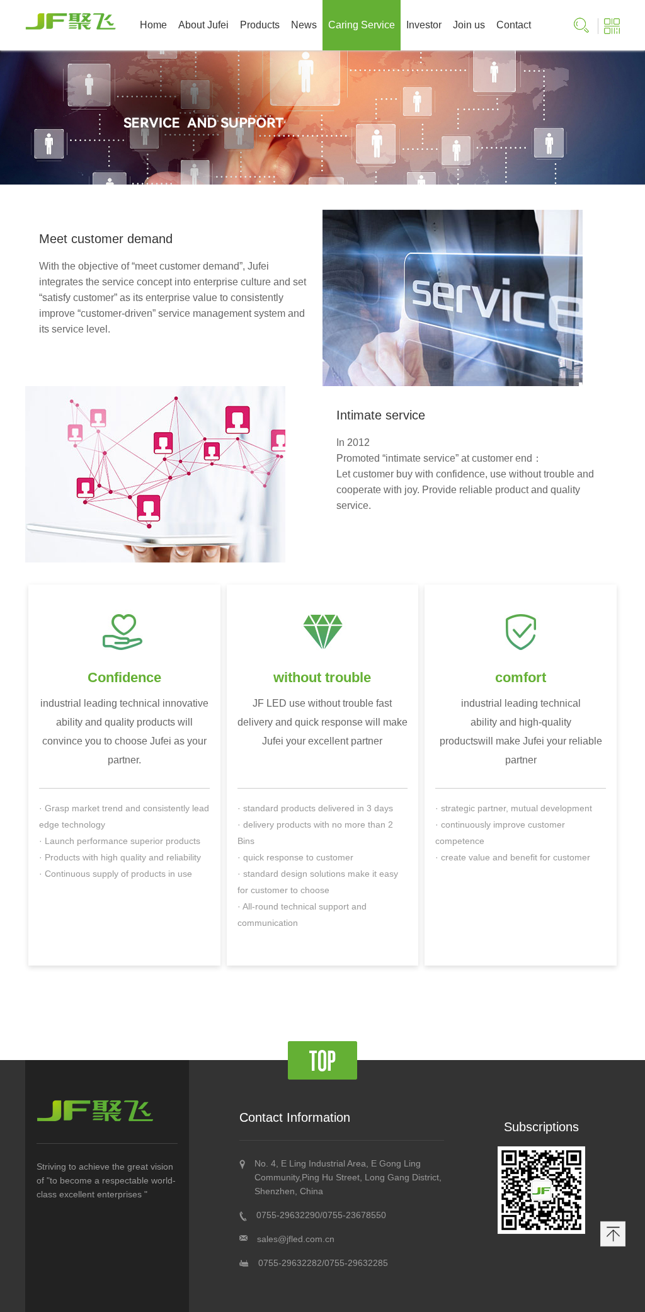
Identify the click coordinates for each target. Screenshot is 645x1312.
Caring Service (361, 25)
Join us (469, 25)
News (304, 25)
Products (260, 25)
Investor (424, 25)
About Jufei (203, 25)
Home (153, 25)
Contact (513, 25)
